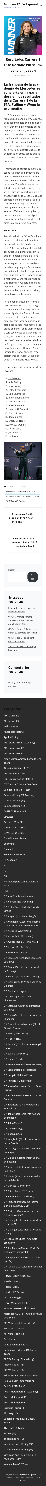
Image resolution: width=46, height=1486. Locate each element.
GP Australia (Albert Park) (17, 930)
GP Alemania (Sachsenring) (18, 901)
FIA (5, 876)
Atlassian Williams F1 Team (18, 768)
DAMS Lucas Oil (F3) (14, 832)
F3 (5, 870)
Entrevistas (10, 843)
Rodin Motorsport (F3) (15, 1402)
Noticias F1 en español (21, 4)
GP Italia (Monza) (13, 1123)
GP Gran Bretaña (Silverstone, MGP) (23, 1064)
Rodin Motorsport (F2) (15, 1397)
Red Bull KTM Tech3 (14, 1386)
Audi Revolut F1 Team (15, 773)
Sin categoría (11, 1413)
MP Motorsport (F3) (14, 1333)
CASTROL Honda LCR (15, 811)
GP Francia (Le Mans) (15, 1059)
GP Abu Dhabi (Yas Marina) (18, 896)
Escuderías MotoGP (14, 854)
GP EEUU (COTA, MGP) (16, 1033)
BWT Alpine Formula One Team (21, 784)
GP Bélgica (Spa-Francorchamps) (21, 976)
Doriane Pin (14, 378)
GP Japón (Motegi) (13, 1128)
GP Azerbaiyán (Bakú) (15, 952)
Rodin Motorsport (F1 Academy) (21, 1391)
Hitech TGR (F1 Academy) (17, 1275)
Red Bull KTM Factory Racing (19, 1380)
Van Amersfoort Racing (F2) (18, 1444)
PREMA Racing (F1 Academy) (16, 501)
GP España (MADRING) (16, 1053)
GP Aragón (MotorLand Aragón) (20, 916)
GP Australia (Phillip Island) (18, 936)
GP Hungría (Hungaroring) (18, 1080)
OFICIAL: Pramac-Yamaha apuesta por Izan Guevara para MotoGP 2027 (20, 620)
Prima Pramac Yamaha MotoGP (21, 1375)
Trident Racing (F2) (14, 1438)
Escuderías (9, 849)
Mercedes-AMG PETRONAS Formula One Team (22, 496)
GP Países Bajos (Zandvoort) (19, 1196)
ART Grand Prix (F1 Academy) (19, 742)
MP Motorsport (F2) (14, 1328)
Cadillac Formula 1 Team (17, 789)
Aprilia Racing (11, 737)
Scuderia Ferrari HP (14, 1407)
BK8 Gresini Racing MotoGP (18, 778)
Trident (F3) (10, 1433)
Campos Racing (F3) (14, 805)
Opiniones (9, 1339)
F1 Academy (22, 487)
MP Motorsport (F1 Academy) (19, 1323)
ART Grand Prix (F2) (14, 747)
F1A (6, 370)
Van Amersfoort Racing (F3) (18, 1449)
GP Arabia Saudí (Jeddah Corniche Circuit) (20, 491)
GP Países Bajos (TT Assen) (18, 1191)
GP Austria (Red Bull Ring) (17, 947)
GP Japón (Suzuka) (13, 1133)
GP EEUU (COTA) (12, 1038)
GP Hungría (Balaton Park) (18, 1075)
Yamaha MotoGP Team (16, 1464)
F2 (5, 865)
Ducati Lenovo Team (15, 838)
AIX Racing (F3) (11, 721)
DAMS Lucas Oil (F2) (14, 827)
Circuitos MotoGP (13, 822)
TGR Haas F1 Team (14, 1427)
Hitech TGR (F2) (12, 1281)
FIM (6, 890)
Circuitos (11, 487)
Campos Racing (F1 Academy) (19, 795)
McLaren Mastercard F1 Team (20, 1308)
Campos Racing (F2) (14, 800)
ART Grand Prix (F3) (14, 753)
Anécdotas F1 (11, 726)
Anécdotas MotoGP (14, 731)
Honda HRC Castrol (14, 1292)
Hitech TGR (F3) (12, 1286)
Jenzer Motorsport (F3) (15, 1302)
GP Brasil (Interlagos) (15, 991)
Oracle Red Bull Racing (16, 1344)
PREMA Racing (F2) (14, 1364)
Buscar (11, 569)
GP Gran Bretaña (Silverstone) (20, 1069)
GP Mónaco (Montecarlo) (17, 1185)
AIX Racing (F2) (11, 715)
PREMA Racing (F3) (14, 1370)
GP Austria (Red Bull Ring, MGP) (21, 941)
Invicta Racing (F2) (13, 1297)
